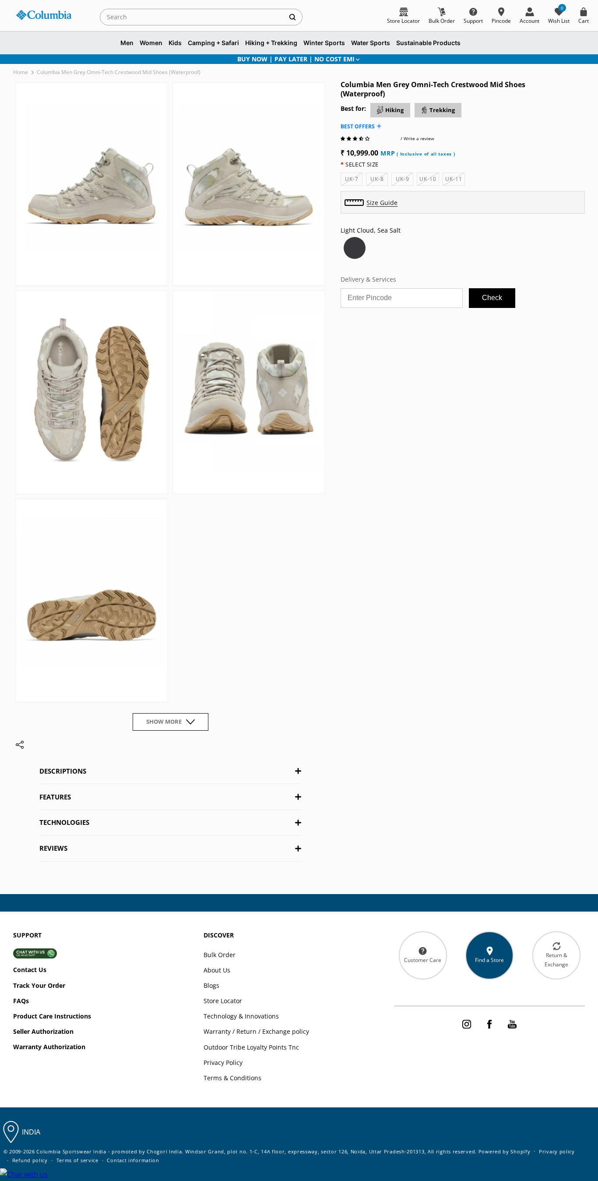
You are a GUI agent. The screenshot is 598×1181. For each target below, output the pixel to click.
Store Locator (223, 1001)
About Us (217, 970)
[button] (356, 138)
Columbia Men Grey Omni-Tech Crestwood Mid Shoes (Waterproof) (119, 72)
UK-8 (379, 180)
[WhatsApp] (24, 1174)
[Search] (292, 17)
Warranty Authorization (49, 1047)
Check (492, 297)
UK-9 (404, 180)
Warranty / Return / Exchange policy (256, 1031)
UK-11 (455, 180)
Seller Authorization (43, 1031)
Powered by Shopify (504, 1151)
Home (20, 72)
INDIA (31, 1132)
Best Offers (358, 126)
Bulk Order (220, 955)
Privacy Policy (223, 1062)
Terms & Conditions (232, 1078)
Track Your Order (39, 985)
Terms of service (77, 1160)
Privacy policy (557, 1151)
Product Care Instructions (52, 1016)
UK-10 (429, 180)
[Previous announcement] (25, 59)
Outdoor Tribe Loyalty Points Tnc (251, 1047)
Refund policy (30, 1160)
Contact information (133, 1160)
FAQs (21, 1001)
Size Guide (381, 202)
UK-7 (353, 180)
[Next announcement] (573, 59)
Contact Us (29, 969)
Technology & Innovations (241, 1016)
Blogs (211, 985)
